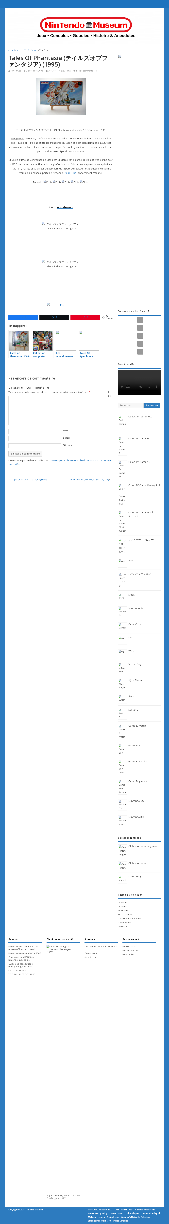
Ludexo (101, 1217)
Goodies (122, 902)
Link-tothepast (133, 1213)
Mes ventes (128, 954)
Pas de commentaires (86, 70)
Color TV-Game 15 (139, 461)
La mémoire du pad (151, 1213)
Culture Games (116, 1213)
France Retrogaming (97, 1213)
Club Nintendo (137, 863)
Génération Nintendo (145, 1209)
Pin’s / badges (125, 914)
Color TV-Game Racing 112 (144, 485)
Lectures (122, 906)
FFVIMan (92, 1217)
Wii (130, 637)
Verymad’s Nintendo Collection (135, 1217)
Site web (67, 445)
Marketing (134, 876)
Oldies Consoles (120, 1220)
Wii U (131, 650)
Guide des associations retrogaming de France (20, 965)
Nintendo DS (136, 800)
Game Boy (134, 745)
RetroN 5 (122, 926)
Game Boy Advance (139, 781)
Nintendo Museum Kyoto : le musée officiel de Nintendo (23, 948)
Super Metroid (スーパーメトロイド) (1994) (89, 479)
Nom (65, 430)
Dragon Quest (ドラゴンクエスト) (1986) (28, 479)
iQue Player (135, 680)
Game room (124, 922)
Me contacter (129, 946)
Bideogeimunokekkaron (99, 1220)
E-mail (66, 437)
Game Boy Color (138, 761)
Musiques (123, 910)
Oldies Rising (113, 1217)
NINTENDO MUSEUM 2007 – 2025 (103, 1209)
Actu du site (90, 957)
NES (130, 560)
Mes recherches (130, 950)
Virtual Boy (134, 664)
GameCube (135, 624)
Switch (132, 696)
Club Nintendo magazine (143, 846)
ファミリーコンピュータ (142, 539)
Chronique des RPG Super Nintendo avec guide (21, 958)
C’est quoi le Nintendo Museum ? (100, 948)
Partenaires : (127, 1209)
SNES (131, 594)
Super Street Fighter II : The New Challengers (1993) (63, 1197)
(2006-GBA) (70, 172)
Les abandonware (17, 970)
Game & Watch (137, 725)
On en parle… (91, 953)
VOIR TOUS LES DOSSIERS (21, 974)
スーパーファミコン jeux (59, 70)
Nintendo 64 (135, 608)
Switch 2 (133, 709)
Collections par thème (129, 918)
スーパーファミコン (139, 573)
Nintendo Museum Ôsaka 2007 (24, 953)
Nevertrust (16, 70)
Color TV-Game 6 (138, 438)
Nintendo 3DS (136, 816)
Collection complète (140, 416)
